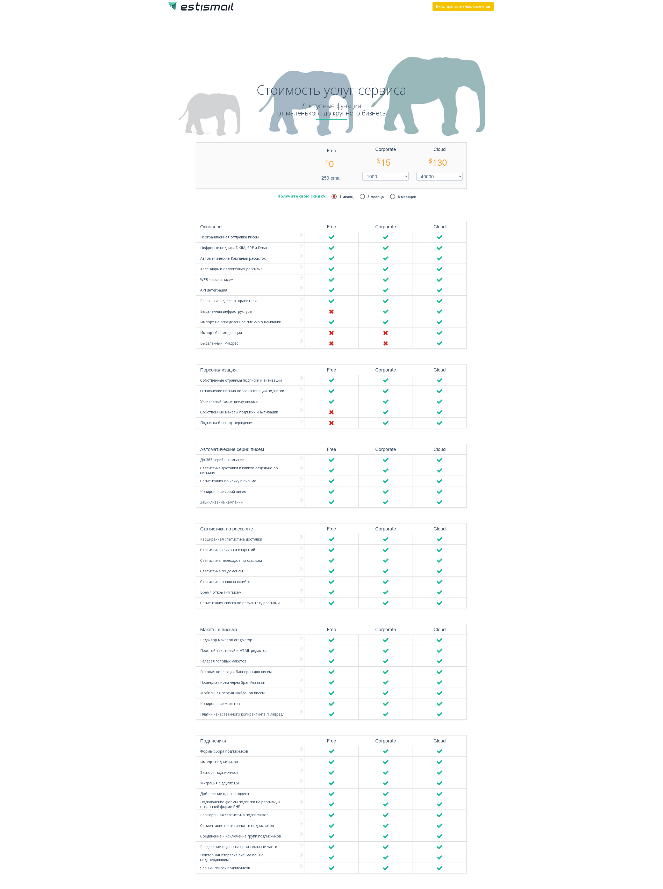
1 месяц (346, 196)
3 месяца (375, 196)
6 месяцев (407, 196)
